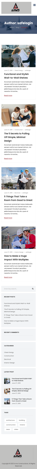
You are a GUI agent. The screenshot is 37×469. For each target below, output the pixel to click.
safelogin (28, 70)
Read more (8, 95)
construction (11, 425)
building (22, 420)
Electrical (17, 193)
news (8, 429)
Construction (19, 130)
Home (12, 27)
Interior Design (19, 252)
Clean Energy (19, 70)
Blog (17, 27)
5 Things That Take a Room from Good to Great (22, 400)
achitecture (10, 420)
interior (22, 425)
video (16, 429)
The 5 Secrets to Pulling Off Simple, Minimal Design (16, 137)
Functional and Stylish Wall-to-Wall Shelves (22, 380)
